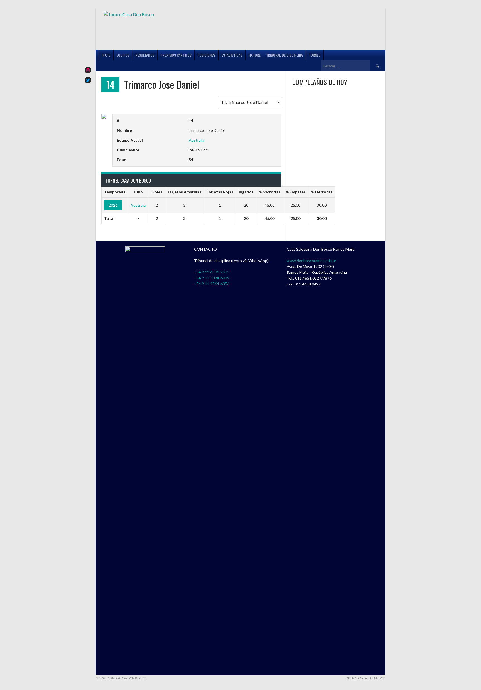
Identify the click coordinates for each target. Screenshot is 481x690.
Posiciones (206, 55)
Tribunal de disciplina (284, 55)
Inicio (106, 55)
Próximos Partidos (176, 55)
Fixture (254, 55)
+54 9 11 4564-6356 (211, 283)
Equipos (122, 55)
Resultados (144, 55)
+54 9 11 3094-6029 (211, 277)
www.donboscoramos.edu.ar (311, 260)
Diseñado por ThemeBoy (365, 678)
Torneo (315, 55)
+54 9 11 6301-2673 (211, 272)
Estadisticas (231, 55)
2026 (113, 205)
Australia (196, 140)
